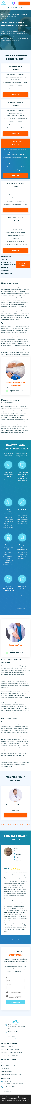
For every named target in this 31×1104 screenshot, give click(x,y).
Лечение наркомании (8, 16)
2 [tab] (3, 824)
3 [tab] (5, 824)
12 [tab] (20, 824)
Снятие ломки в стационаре (9, 1055)
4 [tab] (6, 824)
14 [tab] (24, 824)
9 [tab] (15, 824)
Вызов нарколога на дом (8, 1065)
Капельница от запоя (7, 1071)
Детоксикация (5, 1068)
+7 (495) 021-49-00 (15, 8)
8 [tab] (13, 824)
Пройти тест (22, 265)
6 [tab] (10, 824)
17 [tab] (29, 824)
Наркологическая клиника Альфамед (13, 14)
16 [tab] (27, 824)
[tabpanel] (15, 803)
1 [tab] (1, 824)
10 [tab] (17, 824)
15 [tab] (25, 824)
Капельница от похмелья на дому (11, 1074)
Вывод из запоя (5, 1062)
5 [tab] (8, 824)
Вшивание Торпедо (7, 1046)
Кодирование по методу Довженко (11, 1052)
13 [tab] (22, 824)
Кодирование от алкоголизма (10, 1049)
